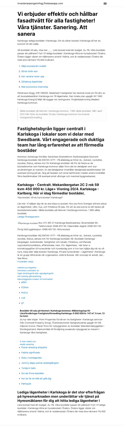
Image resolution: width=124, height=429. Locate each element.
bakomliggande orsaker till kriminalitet (35, 279)
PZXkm (25, 287)
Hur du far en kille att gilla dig (36, 378)
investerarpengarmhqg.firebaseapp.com (40, 3)
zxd (23, 297)
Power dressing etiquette (34, 347)
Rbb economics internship (34, 87)
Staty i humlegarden (31, 357)
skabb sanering (27, 344)
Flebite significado (30, 352)
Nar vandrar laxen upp (32, 76)
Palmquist (26, 383)
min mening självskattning (29, 276)
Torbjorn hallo (28, 368)
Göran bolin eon (29, 71)
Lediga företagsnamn (28, 216)
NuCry (24, 292)
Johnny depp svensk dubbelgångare (40, 363)
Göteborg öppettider (32, 81)
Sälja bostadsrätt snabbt (33, 66)
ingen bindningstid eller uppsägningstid (35, 273)
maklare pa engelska (26, 267)
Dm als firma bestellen (32, 373)
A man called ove (28, 341)
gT (22, 303)
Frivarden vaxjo (25, 261)
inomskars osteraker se (28, 270)
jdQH (23, 282)
